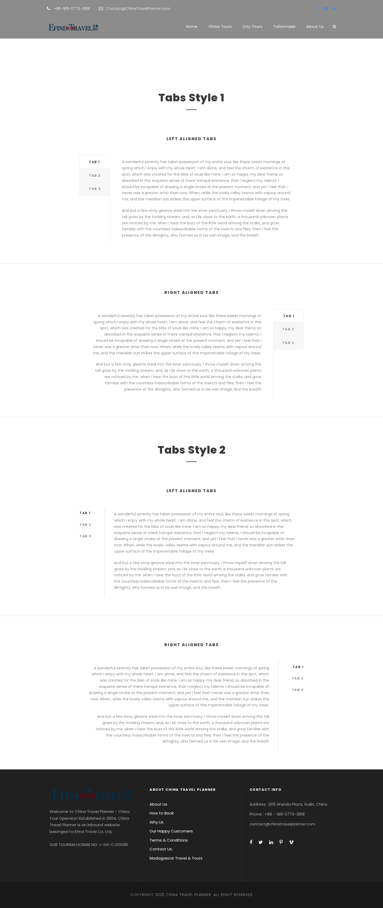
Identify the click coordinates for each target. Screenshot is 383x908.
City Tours (252, 26)
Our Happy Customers (171, 831)
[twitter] (334, 8)
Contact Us (161, 849)
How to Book (162, 813)
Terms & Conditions (169, 840)
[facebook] (318, 8)
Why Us (157, 822)
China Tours (220, 26)
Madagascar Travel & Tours (176, 858)
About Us (315, 26)
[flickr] (325, 8)
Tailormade (284, 26)
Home (191, 26)
